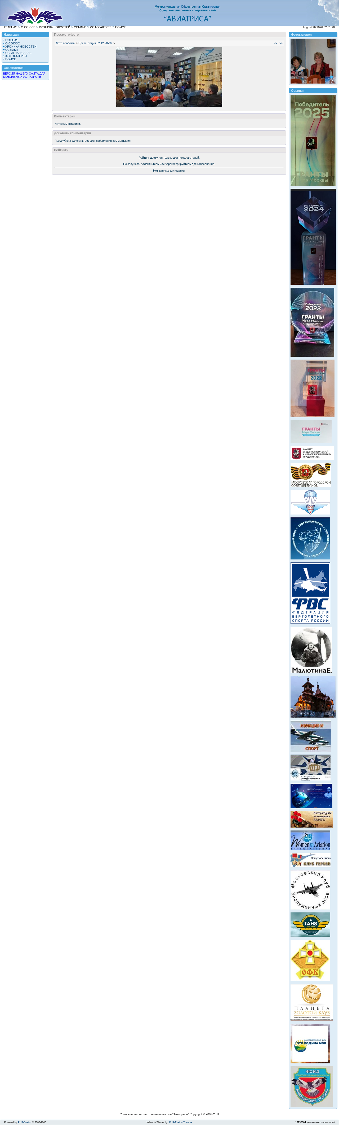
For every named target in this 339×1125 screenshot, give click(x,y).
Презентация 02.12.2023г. (95, 43)
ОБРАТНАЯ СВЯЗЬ (18, 52)
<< (275, 43)
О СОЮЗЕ (28, 27)
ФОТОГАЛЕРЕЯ (100, 27)
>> (281, 43)
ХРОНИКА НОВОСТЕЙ (54, 27)
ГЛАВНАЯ (10, 27)
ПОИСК (120, 27)
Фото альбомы (65, 43)
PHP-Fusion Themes (180, 1122)
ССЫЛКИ (80, 27)
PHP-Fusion (24, 1122)
